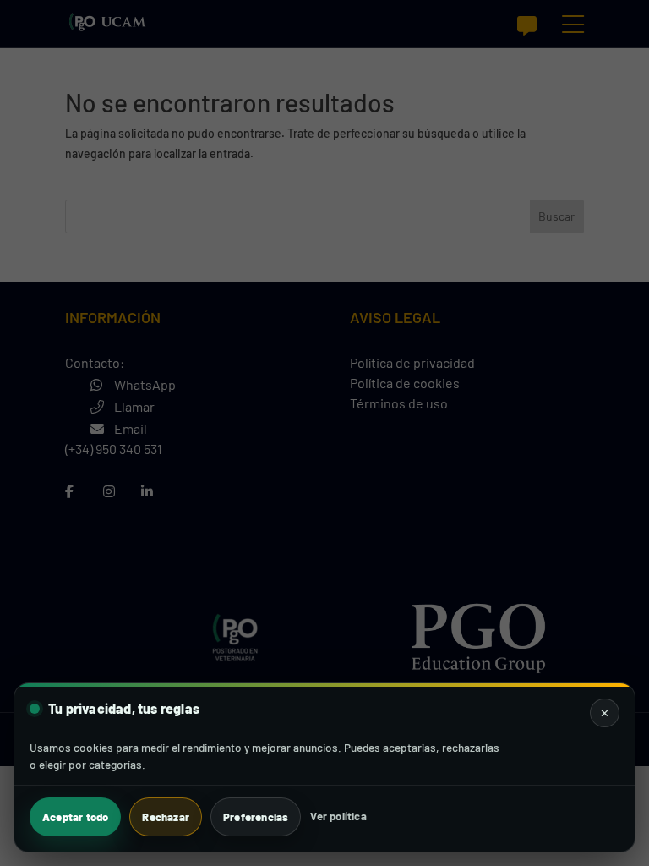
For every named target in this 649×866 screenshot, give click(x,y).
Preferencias (255, 817)
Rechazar (165, 817)
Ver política (338, 816)
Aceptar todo (75, 817)
